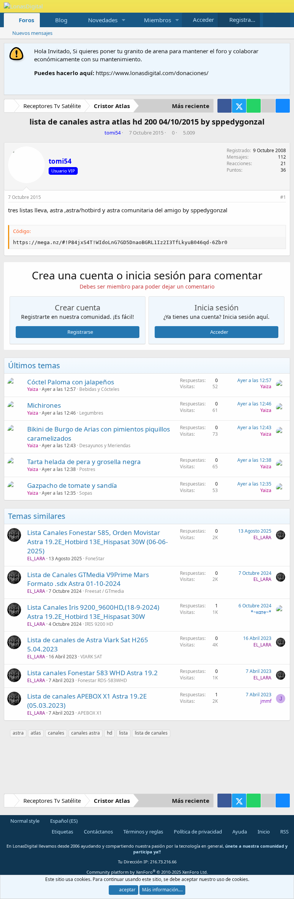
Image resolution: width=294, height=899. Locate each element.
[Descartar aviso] (282, 51)
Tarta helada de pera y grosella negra (84, 461)
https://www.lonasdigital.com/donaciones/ (152, 73)
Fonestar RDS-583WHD (102, 680)
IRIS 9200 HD (99, 624)
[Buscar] (282, 20)
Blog (61, 20)
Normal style (24, 820)
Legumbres (91, 413)
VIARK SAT (91, 656)
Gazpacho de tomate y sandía (72, 485)
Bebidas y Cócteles (99, 389)
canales (56, 733)
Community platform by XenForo (147, 872)
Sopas (85, 493)
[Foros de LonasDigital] (10, 106)
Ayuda (239, 831)
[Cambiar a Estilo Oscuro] (269, 20)
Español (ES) (63, 820)
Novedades (103, 20)
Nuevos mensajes (32, 33)
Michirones (44, 405)
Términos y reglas (142, 831)
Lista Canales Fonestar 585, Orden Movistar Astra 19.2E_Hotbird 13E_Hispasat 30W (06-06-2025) (97, 541)
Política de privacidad (197, 831)
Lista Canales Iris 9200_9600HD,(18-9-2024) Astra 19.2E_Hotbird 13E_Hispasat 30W (93, 612)
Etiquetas (62, 831)
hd (109, 733)
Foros (26, 20)
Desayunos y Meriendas (105, 445)
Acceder (219, 331)
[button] (123, 20)
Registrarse (80, 331)
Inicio (263, 831)
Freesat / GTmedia (104, 591)
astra (18, 733)
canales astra (85, 733)
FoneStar (95, 558)
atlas (36, 733)
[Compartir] (273, 197)
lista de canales (151, 733)
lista (123, 733)
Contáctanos (98, 831)
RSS (284, 831)
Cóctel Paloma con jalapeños (70, 381)
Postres (87, 469)
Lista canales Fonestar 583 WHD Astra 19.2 (92, 672)
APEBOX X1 (90, 713)
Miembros (157, 20)
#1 (283, 197)
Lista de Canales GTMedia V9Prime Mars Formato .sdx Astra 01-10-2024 (88, 579)
